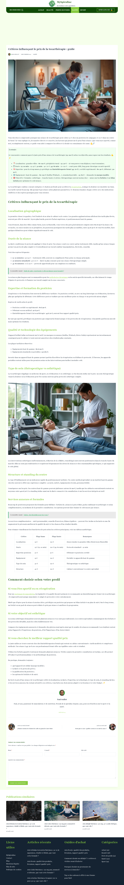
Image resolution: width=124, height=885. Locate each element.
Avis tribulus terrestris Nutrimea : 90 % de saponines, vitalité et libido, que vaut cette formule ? (23, 826)
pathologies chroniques (59, 277)
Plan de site (10, 867)
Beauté (49, 10)
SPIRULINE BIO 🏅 (106, 10)
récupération (76, 187)
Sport (83, 10)
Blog (7, 861)
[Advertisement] (62, 27)
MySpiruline (64, 2)
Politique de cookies (13, 870)
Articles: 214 (62, 712)
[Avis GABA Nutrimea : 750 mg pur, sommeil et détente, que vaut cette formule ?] (62, 811)
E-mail (47, 750)
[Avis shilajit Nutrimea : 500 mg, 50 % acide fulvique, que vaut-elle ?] (100, 811)
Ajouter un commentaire (16, 760)
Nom (10, 750)
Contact (9, 858)
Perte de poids (63, 10)
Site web (83, 750)
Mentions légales (12, 864)
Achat (41, 10)
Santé (75, 10)
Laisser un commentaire (18, 783)
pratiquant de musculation (24, 594)
